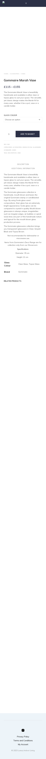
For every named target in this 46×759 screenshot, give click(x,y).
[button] (24, 3)
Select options (31, 481)
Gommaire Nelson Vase (9, 688)
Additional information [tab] (23, 168)
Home (6, 74)
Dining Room (27, 147)
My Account (23, 744)
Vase (19, 153)
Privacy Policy (23, 736)
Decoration (12, 153)
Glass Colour (10, 115)
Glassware (37, 147)
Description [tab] (23, 164)
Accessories (14, 74)
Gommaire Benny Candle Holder (31, 688)
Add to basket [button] (11, 481)
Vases (23, 74)
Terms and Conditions (23, 740)
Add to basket (27, 134)
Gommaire (7, 150)
